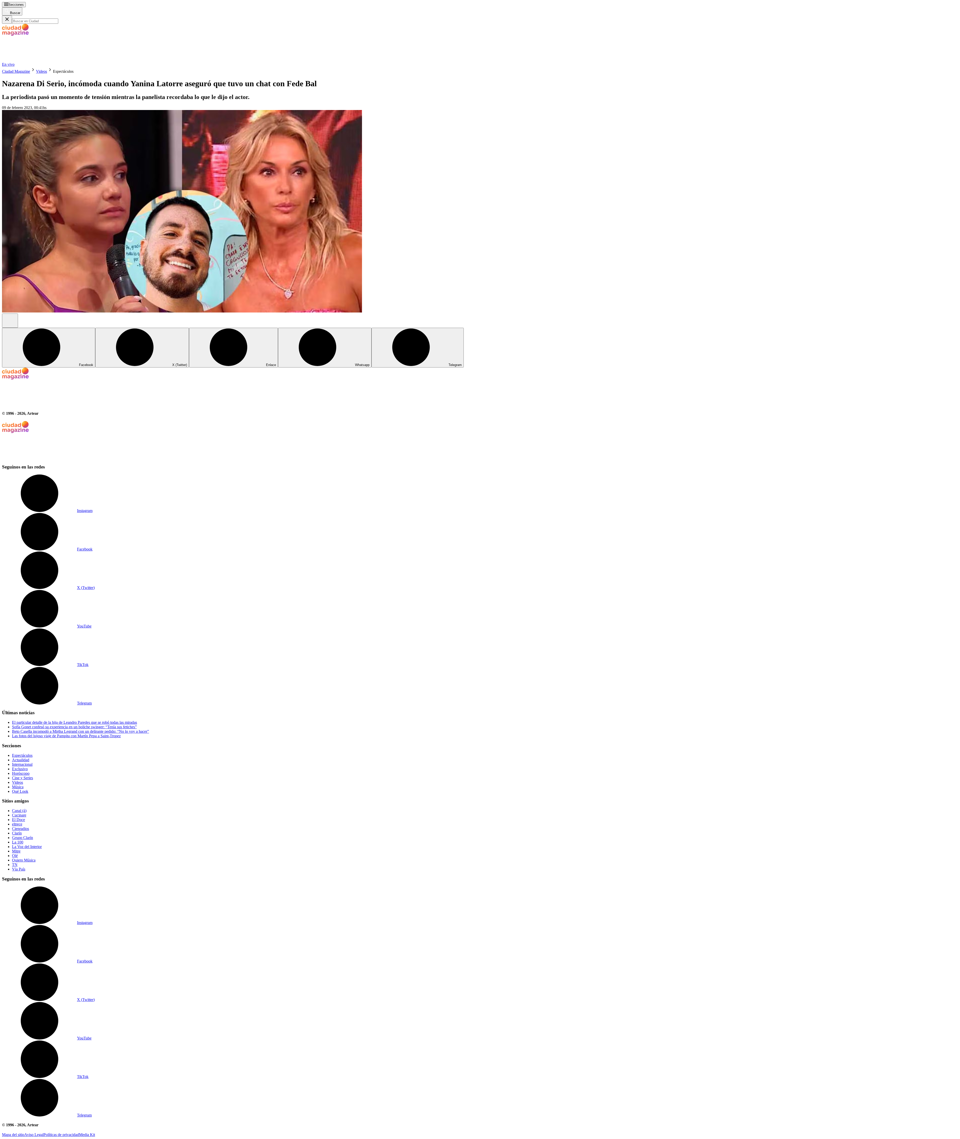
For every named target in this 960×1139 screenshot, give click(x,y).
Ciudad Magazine (16, 71)
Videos (41, 71)
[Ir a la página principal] (39, 60)
